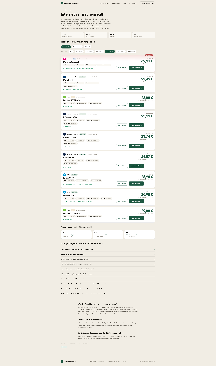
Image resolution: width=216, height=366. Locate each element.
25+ (89, 51)
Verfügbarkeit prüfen (147, 3)
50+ (99, 51)
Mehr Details (122, 68)
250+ (120, 51)
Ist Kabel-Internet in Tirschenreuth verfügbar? (76, 259)
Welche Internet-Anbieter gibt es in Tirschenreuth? (77, 249)
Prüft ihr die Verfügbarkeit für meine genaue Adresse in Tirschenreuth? (83, 294)
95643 (64, 347)
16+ (79, 51)
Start (62, 10)
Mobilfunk (77, 47)
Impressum (93, 361)
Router (124, 3)
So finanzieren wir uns (113, 361)
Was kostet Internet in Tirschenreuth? (73, 279)
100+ (109, 51)
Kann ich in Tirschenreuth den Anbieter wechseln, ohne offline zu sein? (83, 284)
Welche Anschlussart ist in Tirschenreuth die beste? (77, 269)
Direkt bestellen (135, 68)
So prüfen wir (133, 3)
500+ (131, 51)
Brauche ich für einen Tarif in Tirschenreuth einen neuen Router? (81, 289)
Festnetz (65, 47)
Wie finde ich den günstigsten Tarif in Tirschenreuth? (77, 274)
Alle (87, 47)
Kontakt (124, 361)
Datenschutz (101, 361)
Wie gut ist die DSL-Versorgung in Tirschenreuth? (76, 264)
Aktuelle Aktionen (105, 3)
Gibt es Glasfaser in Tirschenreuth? (72, 254)
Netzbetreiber (116, 3)
